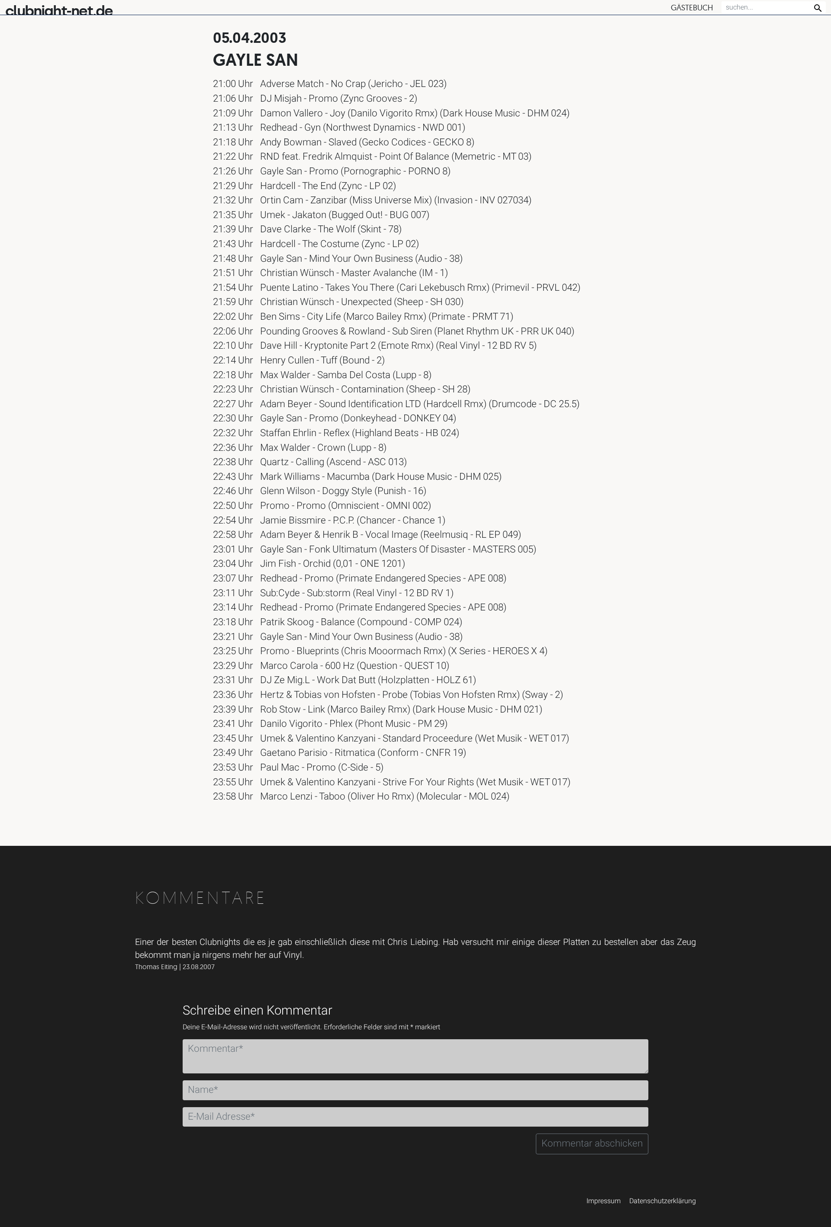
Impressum (603, 1201)
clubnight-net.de (59, 11)
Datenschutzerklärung (662, 1201)
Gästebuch (692, 8)
